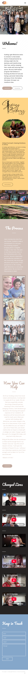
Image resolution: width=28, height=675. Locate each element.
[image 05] (14, 355)
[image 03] (14, 310)
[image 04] (14, 332)
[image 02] (14, 287)
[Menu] (25, 3)
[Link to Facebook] (25, 673)
